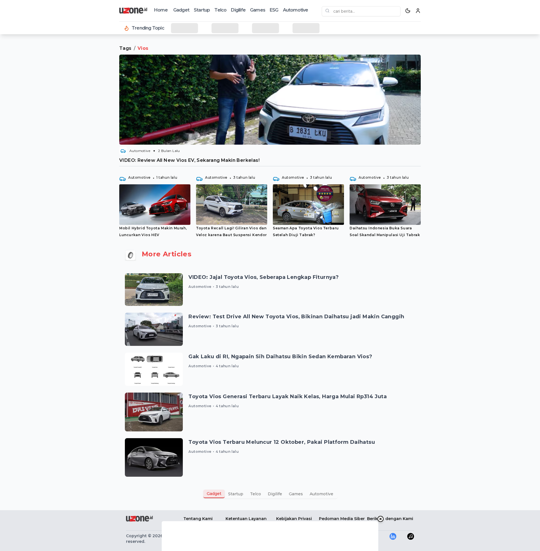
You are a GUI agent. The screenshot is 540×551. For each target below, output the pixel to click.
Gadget (181, 10)
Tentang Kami (198, 518)
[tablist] (270, 494)
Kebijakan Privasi (294, 518)
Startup (202, 10)
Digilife (238, 10)
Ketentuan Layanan (246, 518)
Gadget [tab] (214, 493)
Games (257, 10)
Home (161, 10)
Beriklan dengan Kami (390, 518)
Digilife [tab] (275, 493)
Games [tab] (296, 493)
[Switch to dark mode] (408, 11)
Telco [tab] (255, 493)
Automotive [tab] (321, 493)
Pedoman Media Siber (342, 518)
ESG (274, 10)
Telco (220, 10)
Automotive (295, 10)
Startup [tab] (235, 493)
